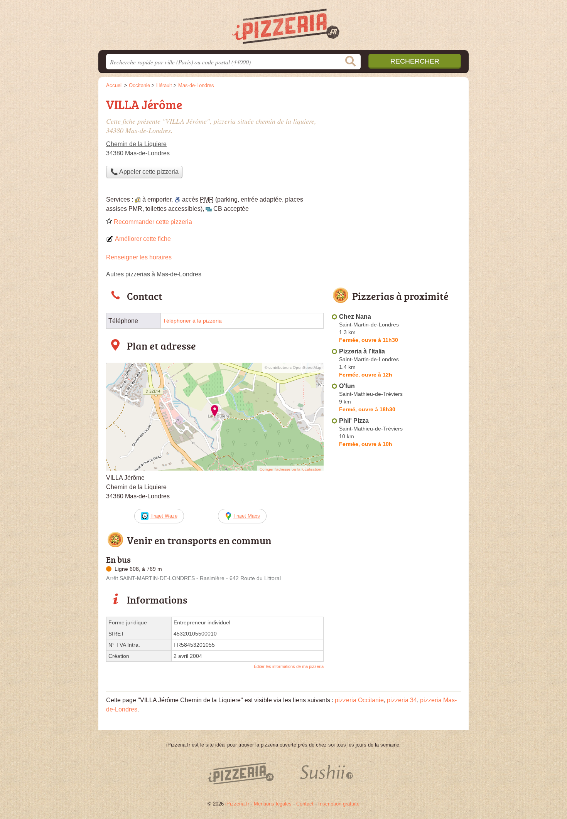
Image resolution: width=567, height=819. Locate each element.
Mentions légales (273, 804)
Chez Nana (355, 316)
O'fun (347, 386)
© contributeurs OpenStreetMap (293, 367)
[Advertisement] (396, 149)
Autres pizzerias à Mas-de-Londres (153, 274)
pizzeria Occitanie (359, 700)
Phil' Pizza (354, 420)
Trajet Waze (163, 516)
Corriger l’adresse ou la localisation (290, 469)
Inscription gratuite (338, 804)
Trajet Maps (246, 516)
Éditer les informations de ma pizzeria (289, 666)
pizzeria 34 (402, 700)
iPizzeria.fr (237, 804)
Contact (305, 804)
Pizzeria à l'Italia (362, 351)
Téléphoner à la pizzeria (192, 321)
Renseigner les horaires (139, 257)
